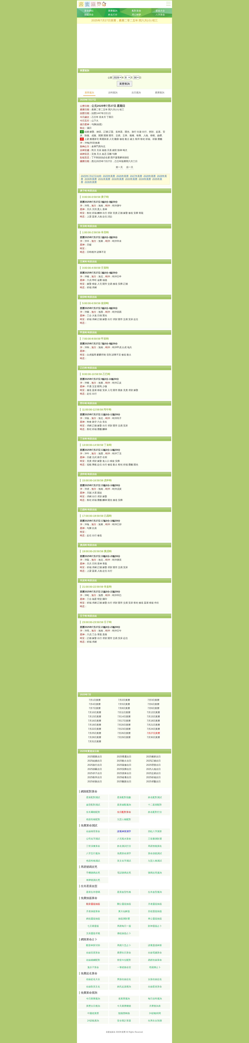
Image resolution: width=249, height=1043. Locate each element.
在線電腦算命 (155, 952)
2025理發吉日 (153, 765)
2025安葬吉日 (124, 769)
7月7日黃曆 (95, 708)
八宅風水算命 (124, 838)
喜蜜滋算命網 (94, 4)
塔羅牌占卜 (155, 967)
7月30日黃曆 (153, 737)
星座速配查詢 (124, 804)
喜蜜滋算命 (110, 1032)
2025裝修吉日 (124, 765)
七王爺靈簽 (93, 926)
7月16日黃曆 (94, 720)
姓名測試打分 (124, 846)
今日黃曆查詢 (93, 998)
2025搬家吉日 (153, 756)
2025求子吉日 (94, 773)
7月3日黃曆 (153, 700)
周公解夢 (136, 14)
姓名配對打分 (155, 812)
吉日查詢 (136, 92)
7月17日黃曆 (124, 720)
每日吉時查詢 (155, 998)
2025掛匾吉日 (94, 769)
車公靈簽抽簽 (155, 918)
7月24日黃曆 (153, 729)
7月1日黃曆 (95, 700)
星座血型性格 (124, 892)
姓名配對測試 (155, 797)
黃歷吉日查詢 (93, 1006)
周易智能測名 (155, 846)
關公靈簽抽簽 (124, 904)
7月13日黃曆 (94, 716)
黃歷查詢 (89, 92)
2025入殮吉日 (153, 769)
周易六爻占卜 (124, 945)
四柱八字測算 (155, 831)
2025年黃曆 (109, 176)
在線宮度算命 (93, 952)
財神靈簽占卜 (155, 926)
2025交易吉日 (153, 773)
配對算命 (136, 11)
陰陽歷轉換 (124, 1013)
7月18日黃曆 (153, 720)
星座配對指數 (124, 797)
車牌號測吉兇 (93, 880)
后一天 (129, 167)
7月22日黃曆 (94, 729)
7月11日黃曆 (124, 712)
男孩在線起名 (124, 979)
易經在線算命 (155, 960)
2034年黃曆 (145, 179)
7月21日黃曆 (153, 725)
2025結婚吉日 (94, 761)
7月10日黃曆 (94, 712)
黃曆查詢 (112, 11)
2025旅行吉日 (94, 765)
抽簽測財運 (124, 918)
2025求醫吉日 (153, 781)
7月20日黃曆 (124, 725)
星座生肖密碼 (93, 892)
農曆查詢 (159, 92)
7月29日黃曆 (124, 737)
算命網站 (89, 11)
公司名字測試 (93, 838)
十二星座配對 (155, 804)
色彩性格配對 (93, 819)
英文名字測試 (124, 860)
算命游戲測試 (155, 853)
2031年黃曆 (104, 179)
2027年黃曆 (136, 176)
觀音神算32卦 (93, 945)
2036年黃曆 (91, 182)
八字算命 (160, 14)
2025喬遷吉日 (124, 756)
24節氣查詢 (93, 1020)
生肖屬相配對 (93, 812)
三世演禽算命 (93, 846)
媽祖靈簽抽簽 (93, 918)
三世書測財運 (155, 838)
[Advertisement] (124, 46)
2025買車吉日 (124, 773)
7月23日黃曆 (124, 729)
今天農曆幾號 (124, 1006)
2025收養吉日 (124, 777)
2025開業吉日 (94, 756)
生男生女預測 (155, 1020)
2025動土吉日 (124, 761)
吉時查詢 (112, 92)
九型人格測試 (155, 860)
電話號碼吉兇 (124, 872)
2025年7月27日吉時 (91, 176)
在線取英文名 (93, 986)
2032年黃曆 (118, 179)
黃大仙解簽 (124, 911)
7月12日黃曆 (153, 712)
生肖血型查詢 (155, 892)
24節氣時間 (155, 1013)
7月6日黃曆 (153, 704)
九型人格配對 (124, 819)
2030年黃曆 (91, 179)
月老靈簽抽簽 (155, 904)
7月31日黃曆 (94, 741)
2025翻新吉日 (124, 781)
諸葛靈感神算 (155, 945)
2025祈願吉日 (94, 781)
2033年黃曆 (131, 179)
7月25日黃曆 (94, 733)
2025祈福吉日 (153, 777)
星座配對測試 (93, 797)
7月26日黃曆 (124, 733)
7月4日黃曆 (95, 704)
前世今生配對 (124, 960)
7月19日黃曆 (94, 725)
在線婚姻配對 (93, 960)
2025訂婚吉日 (153, 761)
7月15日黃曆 (153, 716)
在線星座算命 (155, 986)
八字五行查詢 (93, 853)
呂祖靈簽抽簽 (155, 911)
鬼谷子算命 (93, 967)
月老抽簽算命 (93, 911)
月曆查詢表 (155, 1006)
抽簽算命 (89, 14)
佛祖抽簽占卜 (124, 933)
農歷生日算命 (124, 952)
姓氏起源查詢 (124, 986)
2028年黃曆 (150, 176)
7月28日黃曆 (94, 737)
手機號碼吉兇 (93, 872)
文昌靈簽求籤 (93, 933)
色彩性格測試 (93, 860)
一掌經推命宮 (124, 967)
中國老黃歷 (93, 1013)
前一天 (119, 167)
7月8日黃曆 (124, 708)
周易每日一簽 (124, 926)
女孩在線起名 (155, 979)
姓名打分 (112, 14)
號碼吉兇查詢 (155, 872)
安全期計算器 (124, 1020)
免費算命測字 (124, 853)
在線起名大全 (93, 979)
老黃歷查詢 (124, 998)
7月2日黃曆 (124, 700)
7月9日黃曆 (153, 708)
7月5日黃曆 (124, 704)
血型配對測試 (93, 804)
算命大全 (168, 3)
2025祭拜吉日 (94, 777)
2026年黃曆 (122, 176)
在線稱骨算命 (93, 831)
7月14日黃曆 (124, 716)
